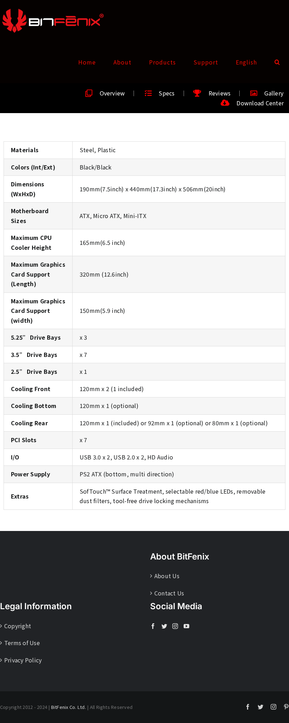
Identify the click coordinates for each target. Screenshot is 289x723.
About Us (166, 575)
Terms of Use (22, 642)
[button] (277, 62)
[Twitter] (164, 626)
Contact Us (169, 593)
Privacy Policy (23, 660)
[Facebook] (153, 626)
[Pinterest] (286, 707)
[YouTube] (186, 626)
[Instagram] (175, 626)
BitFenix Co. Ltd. (68, 707)
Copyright (17, 626)
